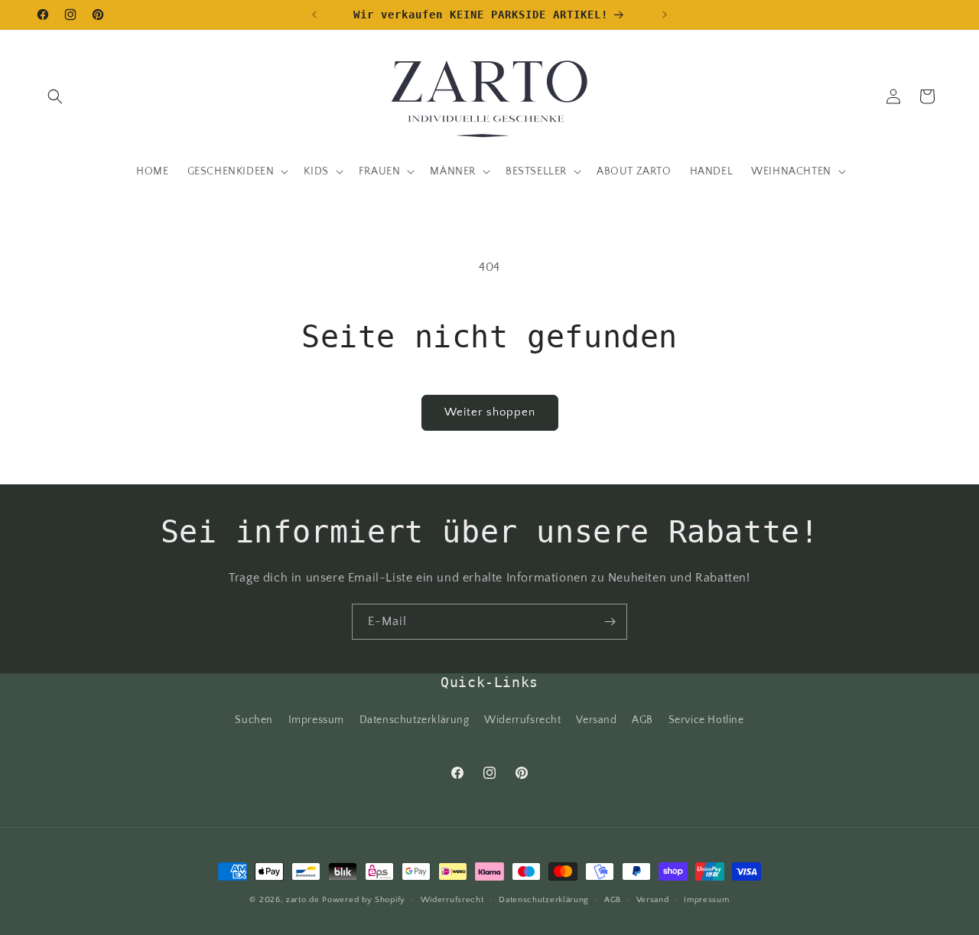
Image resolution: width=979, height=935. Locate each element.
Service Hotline (706, 720)
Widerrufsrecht (522, 720)
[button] (55, 96)
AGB (642, 720)
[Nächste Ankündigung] (664, 14)
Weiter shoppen (489, 412)
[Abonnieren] (609, 622)
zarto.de (303, 899)
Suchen (254, 720)
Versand (596, 720)
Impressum (316, 720)
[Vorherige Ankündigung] (314, 14)
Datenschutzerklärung (414, 720)
